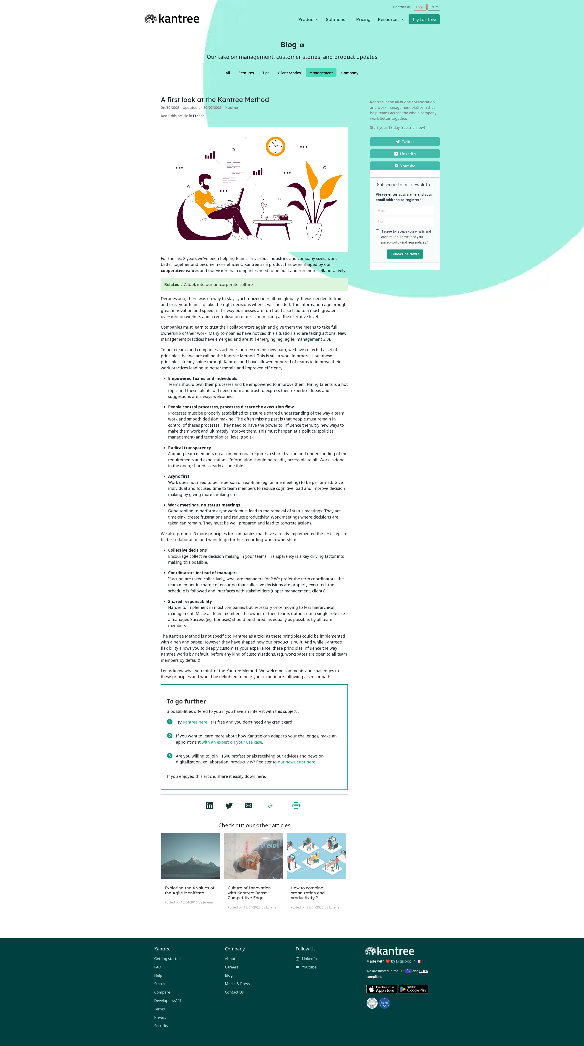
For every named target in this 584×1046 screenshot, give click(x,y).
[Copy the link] (271, 804)
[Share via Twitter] (229, 804)
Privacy (160, 1017)
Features (246, 72)
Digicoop (404, 961)
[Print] (296, 804)
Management (321, 72)
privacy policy (391, 242)
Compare (162, 992)
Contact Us (234, 992)
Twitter (407, 141)
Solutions (335, 19)
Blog (288, 44)
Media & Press (237, 983)
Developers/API (167, 1000)
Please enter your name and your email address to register (404, 197)
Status (159, 983)
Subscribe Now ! (405, 254)
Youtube (407, 166)
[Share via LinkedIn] (210, 804)
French (198, 116)
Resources (388, 19)
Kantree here (195, 722)
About (230, 958)
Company (349, 72)
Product (306, 19)
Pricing (363, 19)
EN (432, 7)
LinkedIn (407, 153)
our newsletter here (296, 762)
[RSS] (302, 46)
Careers (231, 967)
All (228, 72)
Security (161, 1025)
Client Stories (289, 72)
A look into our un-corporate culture (218, 284)
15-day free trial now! (406, 127)
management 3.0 (313, 339)
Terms (159, 1009)
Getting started (167, 958)
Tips (265, 72)
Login (420, 7)
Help (158, 975)
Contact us (402, 7)
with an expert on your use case (232, 742)
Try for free (424, 19)
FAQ (157, 967)
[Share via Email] (248, 804)
